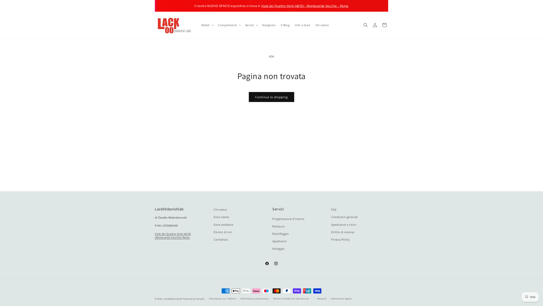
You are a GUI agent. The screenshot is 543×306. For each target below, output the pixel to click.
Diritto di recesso (343, 232)
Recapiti (322, 298)
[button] (207, 25)
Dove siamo (222, 217)
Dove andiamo (223, 225)
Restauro (278, 226)
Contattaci (221, 239)
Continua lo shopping (271, 97)
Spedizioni (279, 241)
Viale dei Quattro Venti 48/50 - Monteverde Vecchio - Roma (304, 5)
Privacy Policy (340, 239)
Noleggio (278, 249)
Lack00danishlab (173, 298)
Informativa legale (341, 298)
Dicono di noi (223, 232)
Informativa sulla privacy (255, 298)
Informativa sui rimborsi (222, 298)
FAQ (333, 209)
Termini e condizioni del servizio (291, 298)
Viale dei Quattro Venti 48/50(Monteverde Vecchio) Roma (173, 235)
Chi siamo (220, 209)
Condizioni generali (344, 217)
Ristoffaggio (280, 234)
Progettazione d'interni (288, 219)
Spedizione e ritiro (343, 225)
